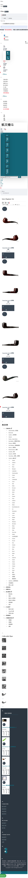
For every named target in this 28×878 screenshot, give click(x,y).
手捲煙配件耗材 (7, 171)
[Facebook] (6, 849)
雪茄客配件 (7, 139)
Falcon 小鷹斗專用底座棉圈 (8, 785)
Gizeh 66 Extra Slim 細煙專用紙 (9, 746)
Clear (5, 6)
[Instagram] (6, 852)
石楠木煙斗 (7, 145)
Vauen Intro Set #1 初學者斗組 (8, 248)
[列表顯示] (5, 203)
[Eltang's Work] (4, 641)
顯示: (16, 204)
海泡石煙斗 (7, 150)
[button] (4, 209)
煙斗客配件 (7, 161)
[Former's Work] (4, 688)
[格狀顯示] (3, 203)
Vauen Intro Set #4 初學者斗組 (8, 354)
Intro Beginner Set (6, 192)
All (6, 135)
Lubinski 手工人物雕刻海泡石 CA (9, 727)
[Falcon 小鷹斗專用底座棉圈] (4, 778)
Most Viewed (8, 713)
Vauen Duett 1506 (6, 766)
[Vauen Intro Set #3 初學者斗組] (10, 386)
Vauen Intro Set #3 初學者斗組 (8, 408)
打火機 (7, 166)
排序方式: (4, 204)
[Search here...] (2, 131)
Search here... (3, 177)
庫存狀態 (4, 15)
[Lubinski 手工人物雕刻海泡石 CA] (4, 720)
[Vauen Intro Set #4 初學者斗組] (10, 334)
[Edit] (1, 112)
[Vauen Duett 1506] (4, 759)
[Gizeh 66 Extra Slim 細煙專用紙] (4, 740)
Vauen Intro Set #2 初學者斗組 (8, 301)
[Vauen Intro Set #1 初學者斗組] (10, 229)
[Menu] (2, 129)
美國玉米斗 (7, 156)
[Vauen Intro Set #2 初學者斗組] (10, 281)
